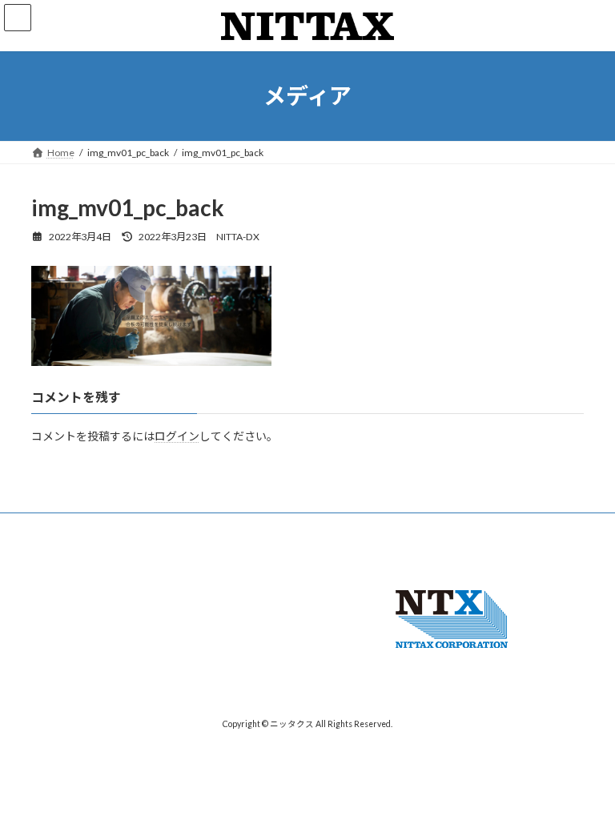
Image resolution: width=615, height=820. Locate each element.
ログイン (177, 436)
